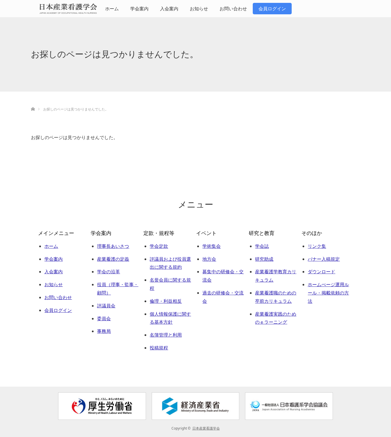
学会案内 (139, 8)
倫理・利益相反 (166, 301)
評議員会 (106, 305)
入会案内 (169, 8)
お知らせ (199, 8)
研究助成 (264, 259)
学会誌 (262, 246)
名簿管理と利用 (166, 335)
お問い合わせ (233, 8)
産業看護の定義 (113, 259)
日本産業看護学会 (206, 428)
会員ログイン (272, 8)
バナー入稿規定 (324, 259)
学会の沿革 (108, 271)
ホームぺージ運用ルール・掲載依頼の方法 (328, 292)
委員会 (104, 318)
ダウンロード (321, 271)
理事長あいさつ (113, 246)
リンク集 (317, 246)
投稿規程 (159, 348)
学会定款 (159, 246)
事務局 (104, 331)
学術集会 (211, 246)
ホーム (112, 8)
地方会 (209, 259)
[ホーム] (33, 102)
